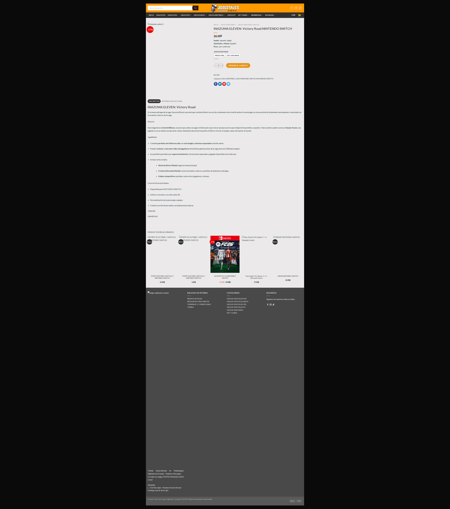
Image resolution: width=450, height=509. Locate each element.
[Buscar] (195, 8)
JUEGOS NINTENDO (215, 15)
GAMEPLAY (153, 216)
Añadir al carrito (238, 65)
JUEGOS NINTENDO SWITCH (248, 25)
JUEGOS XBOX (199, 15)
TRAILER (151, 211)
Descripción (154, 101)
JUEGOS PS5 (185, 15)
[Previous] (148, 261)
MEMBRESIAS (256, 15)
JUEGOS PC (231, 15)
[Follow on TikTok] (300, 8)
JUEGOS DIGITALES (221, 52)
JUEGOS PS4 (172, 15)
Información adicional (172, 101)
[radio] (219, 55)
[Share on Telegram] (228, 84)
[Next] (302, 261)
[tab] (154, 101)
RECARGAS (269, 15)
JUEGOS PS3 (160, 15)
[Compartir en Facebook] (216, 84)
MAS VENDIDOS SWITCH (264, 79)
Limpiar (216, 59)
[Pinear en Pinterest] (224, 84)
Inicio (151, 15)
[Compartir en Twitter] (220, 84)
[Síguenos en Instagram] (296, 8)
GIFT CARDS (242, 15)
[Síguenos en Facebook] (292, 8)
